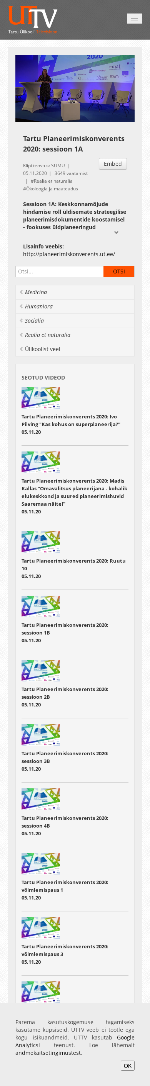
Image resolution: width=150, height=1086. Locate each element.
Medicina (36, 292)
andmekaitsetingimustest (48, 1052)
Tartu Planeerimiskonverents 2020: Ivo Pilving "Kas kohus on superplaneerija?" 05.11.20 (71, 424)
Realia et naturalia (53, 181)
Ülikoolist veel (42, 349)
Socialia (34, 320)
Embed (113, 163)
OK (128, 1065)
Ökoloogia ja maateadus (52, 188)
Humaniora (39, 306)
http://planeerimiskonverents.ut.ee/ (69, 254)
